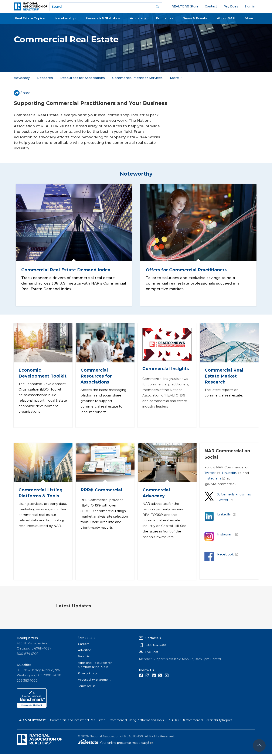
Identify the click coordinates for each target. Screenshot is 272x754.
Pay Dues (231, 6)
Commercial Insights (165, 368)
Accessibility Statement (94, 679)
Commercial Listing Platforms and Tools (137, 720)
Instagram (212, 478)
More (249, 18)
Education (164, 18)
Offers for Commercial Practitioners (186, 269)
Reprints (83, 656)
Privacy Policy (87, 673)
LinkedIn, (229, 473)
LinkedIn (224, 514)
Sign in (250, 6)
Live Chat (151, 652)
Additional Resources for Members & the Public (95, 665)
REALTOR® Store (184, 6)
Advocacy (138, 18)
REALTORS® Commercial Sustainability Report (200, 720)
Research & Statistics (102, 18)
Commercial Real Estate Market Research (223, 376)
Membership (65, 18)
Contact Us (153, 638)
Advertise (84, 650)
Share (25, 93)
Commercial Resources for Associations (96, 376)
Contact (211, 6)
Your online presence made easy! (126, 743)
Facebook (225, 554)
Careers (83, 643)
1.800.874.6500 (155, 645)
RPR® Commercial (101, 489)
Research (45, 78)
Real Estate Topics (30, 18)
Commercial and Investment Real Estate (77, 720)
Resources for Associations (82, 78)
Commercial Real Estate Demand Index (65, 269)
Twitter (209, 473)
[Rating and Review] (32, 706)
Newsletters (86, 637)
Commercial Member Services (137, 78)
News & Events (195, 18)
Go (157, 6)
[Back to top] (259, 745)
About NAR (226, 18)
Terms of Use (87, 686)
